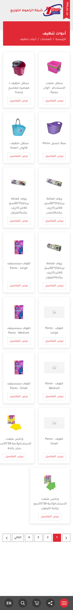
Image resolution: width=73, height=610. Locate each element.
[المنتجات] (36, 603)
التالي (17, 537)
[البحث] (22, 603)
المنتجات (46, 39)
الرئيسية (61, 39)
